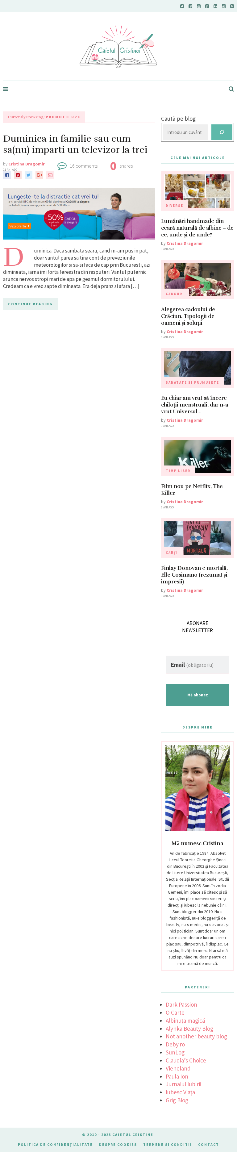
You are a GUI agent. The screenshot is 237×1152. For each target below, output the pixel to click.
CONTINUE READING (30, 304)
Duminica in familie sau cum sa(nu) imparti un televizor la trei (75, 144)
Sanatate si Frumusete (192, 382)
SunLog (175, 1052)
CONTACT (208, 1144)
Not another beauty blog (196, 1036)
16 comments (84, 166)
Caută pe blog (178, 118)
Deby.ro (175, 1044)
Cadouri (175, 294)
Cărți (172, 552)
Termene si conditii (167, 1144)
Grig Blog (177, 1100)
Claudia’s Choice (186, 1060)
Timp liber (178, 471)
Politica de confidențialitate (55, 1144)
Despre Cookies (118, 1144)
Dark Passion (181, 1004)
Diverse (174, 205)
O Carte (175, 1012)
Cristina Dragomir (26, 164)
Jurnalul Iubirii (183, 1084)
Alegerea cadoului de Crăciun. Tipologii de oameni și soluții (188, 316)
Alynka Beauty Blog (189, 1028)
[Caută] (221, 132)
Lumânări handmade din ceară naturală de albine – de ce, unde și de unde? (197, 228)
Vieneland (178, 1068)
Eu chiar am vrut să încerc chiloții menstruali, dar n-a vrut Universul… (194, 405)
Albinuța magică (185, 1020)
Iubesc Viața (180, 1092)
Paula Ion (177, 1076)
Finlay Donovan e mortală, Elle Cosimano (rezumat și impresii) (194, 575)
